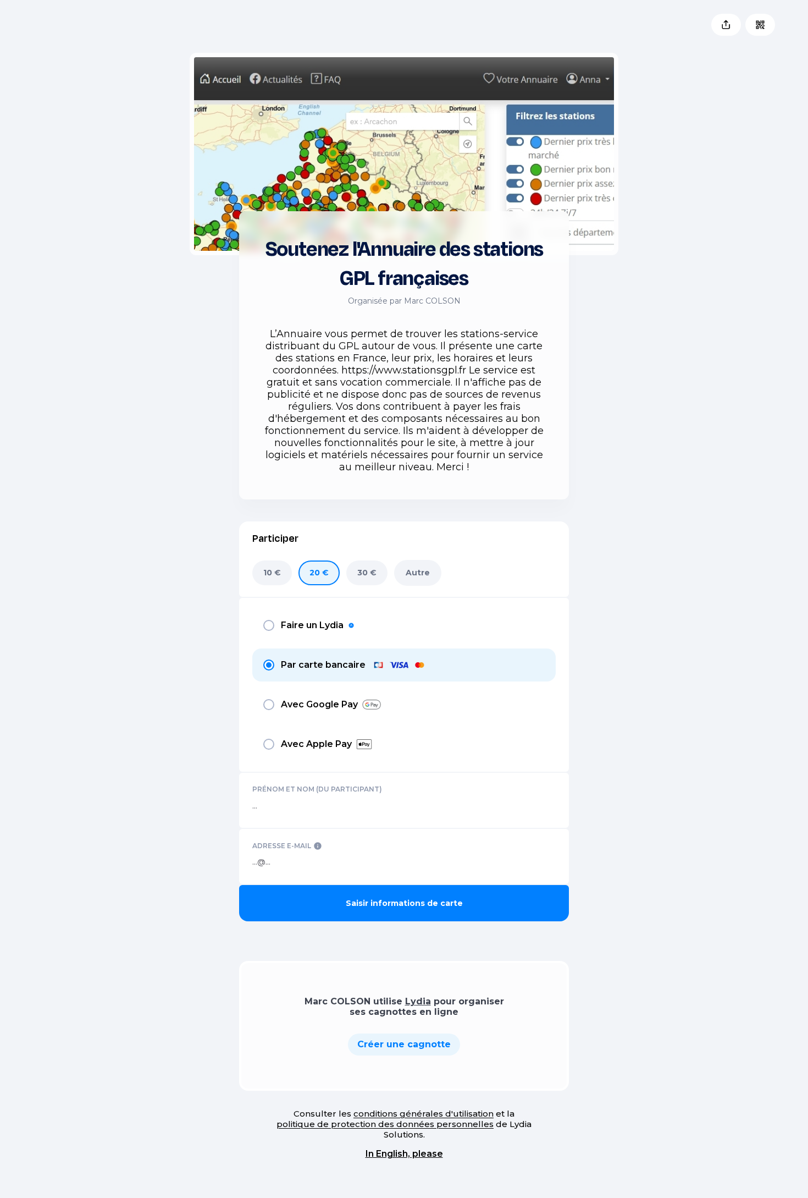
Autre (418, 573)
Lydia (418, 1001)
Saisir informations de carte (404, 903)
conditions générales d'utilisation (423, 1113)
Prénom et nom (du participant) (317, 789)
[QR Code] (760, 25)
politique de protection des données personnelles (385, 1124)
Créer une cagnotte (404, 1044)
